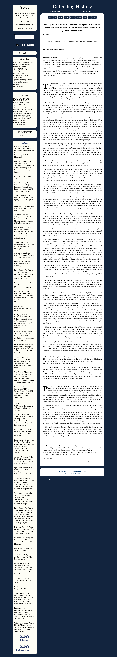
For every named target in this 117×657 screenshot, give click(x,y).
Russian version (86, 71)
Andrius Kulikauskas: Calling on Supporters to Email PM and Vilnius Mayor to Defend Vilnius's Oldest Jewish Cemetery (23, 218)
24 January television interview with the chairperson (76, 62)
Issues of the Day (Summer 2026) (23, 177)
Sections (60, 17)
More (24, 637)
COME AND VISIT (25, 132)
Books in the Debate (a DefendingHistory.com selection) (22, 263)
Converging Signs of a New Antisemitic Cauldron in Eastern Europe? (24, 208)
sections (30, 11)
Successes (79, 17)
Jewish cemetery (89, 287)
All (89, 17)
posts (23, 13)
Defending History (72, 7)
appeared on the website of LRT (67, 60)
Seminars (22, 15)
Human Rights (24, 53)
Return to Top (48, 458)
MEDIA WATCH (59, 41)
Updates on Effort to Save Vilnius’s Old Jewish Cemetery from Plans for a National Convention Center (24, 470)
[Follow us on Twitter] (17, 48)
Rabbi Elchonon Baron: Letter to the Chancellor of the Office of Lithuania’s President (23, 432)
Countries (72, 17)
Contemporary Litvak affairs (22, 75)
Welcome (24, 7)
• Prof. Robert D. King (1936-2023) (23, 109)
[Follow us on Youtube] (29, 45)
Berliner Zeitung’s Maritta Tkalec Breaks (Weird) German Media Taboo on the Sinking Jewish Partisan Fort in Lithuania (24, 335)
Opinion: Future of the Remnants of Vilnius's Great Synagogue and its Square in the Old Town (24, 198)
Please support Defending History (72, 471)
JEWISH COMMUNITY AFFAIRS (75, 41)
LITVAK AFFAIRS (92, 41)
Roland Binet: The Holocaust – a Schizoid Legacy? (22, 308)
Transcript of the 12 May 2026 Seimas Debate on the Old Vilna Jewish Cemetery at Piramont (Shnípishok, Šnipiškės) (24, 406)
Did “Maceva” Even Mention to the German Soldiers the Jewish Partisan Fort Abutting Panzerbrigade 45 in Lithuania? (24, 151)
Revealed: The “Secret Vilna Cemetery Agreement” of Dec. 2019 (57, 464)
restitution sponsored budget (61, 338)
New (55, 17)
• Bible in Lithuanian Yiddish (21, 115)
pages (28, 13)
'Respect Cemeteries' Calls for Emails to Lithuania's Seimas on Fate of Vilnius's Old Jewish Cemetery (23, 460)
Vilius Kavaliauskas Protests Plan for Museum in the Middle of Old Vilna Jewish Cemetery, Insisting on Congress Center (24, 627)
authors (24, 11)
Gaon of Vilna (18, 72)
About (85, 17)
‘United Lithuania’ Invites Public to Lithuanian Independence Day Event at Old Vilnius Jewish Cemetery (66, 461)
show (72, 84)
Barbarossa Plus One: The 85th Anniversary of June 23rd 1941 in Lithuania (23, 285)
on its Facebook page (49, 71)
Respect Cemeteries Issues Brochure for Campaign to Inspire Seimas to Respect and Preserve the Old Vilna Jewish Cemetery (23, 348)
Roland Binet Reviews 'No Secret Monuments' (23, 549)
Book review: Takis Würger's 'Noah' (21, 588)
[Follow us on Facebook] (22, 45)
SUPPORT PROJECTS (19, 124)
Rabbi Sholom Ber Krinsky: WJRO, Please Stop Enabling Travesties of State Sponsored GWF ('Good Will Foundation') (24, 274)
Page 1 (50, 17)
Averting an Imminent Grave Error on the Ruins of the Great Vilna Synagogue (24, 255)
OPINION (50, 41)
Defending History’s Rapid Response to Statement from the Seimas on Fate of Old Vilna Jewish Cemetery (24, 530)
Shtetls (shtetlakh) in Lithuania (23, 70)
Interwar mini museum (20, 66)
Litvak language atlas (20, 68)
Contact (27, 15)
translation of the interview (76, 64)
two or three (86, 357)
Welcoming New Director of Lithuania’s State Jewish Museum (23, 580)
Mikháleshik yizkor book (21, 73)
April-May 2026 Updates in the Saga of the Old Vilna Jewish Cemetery (24, 557)
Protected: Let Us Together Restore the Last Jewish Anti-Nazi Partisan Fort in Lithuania (23, 540)
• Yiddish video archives (20, 111)
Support (94, 17)
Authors (66, 17)
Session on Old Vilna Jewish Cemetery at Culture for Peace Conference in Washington (24, 245)
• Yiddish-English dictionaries (21, 102)
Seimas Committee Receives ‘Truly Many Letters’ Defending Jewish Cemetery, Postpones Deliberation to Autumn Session (23, 362)
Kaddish (16, 84)
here (71, 67)
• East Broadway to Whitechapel (22, 117)
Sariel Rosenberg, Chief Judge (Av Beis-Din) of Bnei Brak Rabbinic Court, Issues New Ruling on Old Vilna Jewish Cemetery (23, 187)
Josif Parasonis (52, 49)
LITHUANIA (25, 135)
